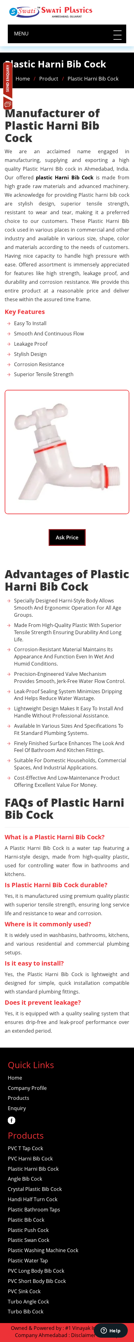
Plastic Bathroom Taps (34, 1209)
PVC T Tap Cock (25, 1148)
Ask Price (67, 537)
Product (48, 78)
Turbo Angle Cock (28, 1301)
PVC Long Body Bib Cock (36, 1270)
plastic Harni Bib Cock (64, 177)
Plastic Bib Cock (26, 1219)
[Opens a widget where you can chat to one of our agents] (110, 1331)
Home (23, 78)
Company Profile (27, 1088)
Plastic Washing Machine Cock (43, 1250)
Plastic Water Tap (28, 1260)
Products (18, 1098)
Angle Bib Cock (25, 1178)
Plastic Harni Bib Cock (93, 78)
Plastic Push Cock (28, 1230)
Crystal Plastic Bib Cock (35, 1189)
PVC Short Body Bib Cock (37, 1281)
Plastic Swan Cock (28, 1240)
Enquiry (17, 1108)
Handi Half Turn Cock (32, 1199)
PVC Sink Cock (24, 1291)
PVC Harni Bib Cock (30, 1158)
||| (116, 34)
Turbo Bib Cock (25, 1311)
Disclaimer (83, 1335)
